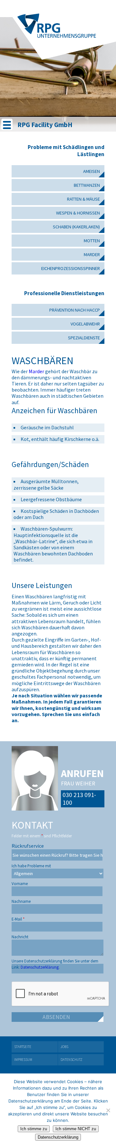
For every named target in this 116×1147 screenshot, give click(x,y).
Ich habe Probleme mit (31, 864)
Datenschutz (71, 1059)
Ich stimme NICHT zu (75, 1128)
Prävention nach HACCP (74, 310)
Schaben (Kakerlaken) (76, 227)
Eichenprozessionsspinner (70, 268)
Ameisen (91, 171)
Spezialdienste (84, 338)
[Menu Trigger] (7, 124)
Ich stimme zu (33, 1128)
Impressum (23, 1059)
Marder (92, 254)
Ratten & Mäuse (83, 199)
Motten (92, 241)
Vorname (20, 882)
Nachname (21, 900)
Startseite (22, 1046)
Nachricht (20, 935)
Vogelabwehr (85, 324)
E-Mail (18, 917)
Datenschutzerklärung (58, 1137)
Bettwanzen (87, 185)
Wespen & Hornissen (78, 213)
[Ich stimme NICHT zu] (108, 1110)
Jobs (64, 1046)
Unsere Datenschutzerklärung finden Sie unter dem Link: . (55, 959)
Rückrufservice (28, 844)
